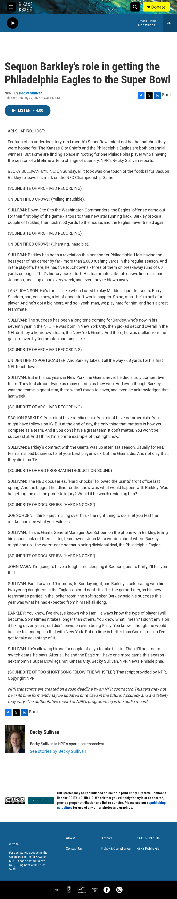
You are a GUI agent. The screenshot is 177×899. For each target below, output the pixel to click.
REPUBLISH (41, 800)
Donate (158, 7)
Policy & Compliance (116, 848)
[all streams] (170, 23)
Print (166, 94)
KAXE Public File (148, 838)
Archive (106, 838)
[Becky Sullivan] (15, 739)
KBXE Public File (148, 848)
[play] (12, 23)
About (70, 838)
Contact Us (74, 848)
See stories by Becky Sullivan (58, 751)
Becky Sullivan (30, 93)
